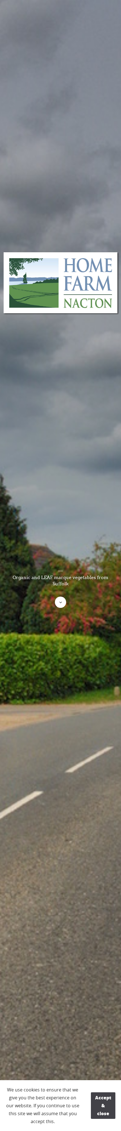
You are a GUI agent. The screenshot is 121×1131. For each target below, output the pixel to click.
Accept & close (103, 1105)
